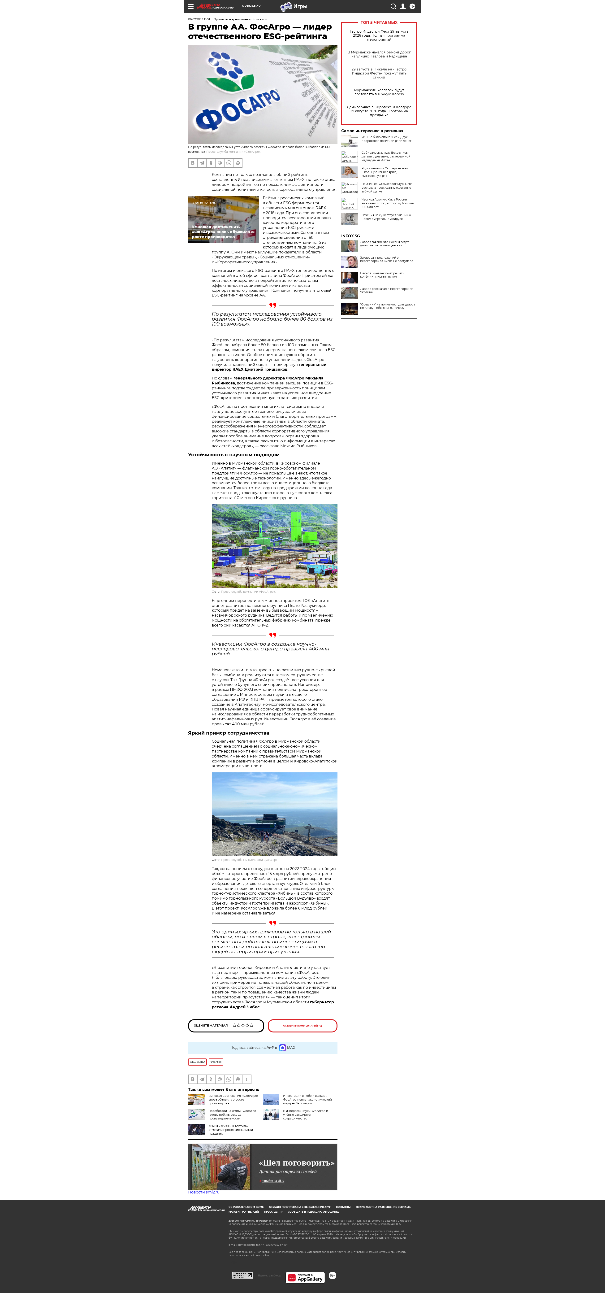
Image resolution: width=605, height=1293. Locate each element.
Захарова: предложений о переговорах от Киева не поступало (386, 259)
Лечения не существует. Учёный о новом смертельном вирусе (386, 217)
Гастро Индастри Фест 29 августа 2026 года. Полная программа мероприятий (379, 36)
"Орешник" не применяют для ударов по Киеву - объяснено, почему (387, 306)
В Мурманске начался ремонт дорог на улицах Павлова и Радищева (379, 54)
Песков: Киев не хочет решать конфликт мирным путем (382, 275)
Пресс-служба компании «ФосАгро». (233, 151)
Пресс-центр (273, 1211)
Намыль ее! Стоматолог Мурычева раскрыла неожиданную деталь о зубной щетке (387, 187)
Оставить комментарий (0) (302, 1025)
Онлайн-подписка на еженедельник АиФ (300, 1207)
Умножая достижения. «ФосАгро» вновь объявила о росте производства (233, 1099)
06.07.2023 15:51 (199, 19)
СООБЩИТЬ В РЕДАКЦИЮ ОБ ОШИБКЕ (313, 1211)
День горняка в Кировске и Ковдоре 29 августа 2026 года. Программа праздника (379, 111)
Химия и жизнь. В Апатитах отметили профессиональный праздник (230, 1129)
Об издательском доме (246, 1207)
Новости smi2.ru (204, 1192)
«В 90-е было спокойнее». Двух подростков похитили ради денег (386, 139)
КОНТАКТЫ (343, 1207)
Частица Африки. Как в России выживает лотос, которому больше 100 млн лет (388, 203)
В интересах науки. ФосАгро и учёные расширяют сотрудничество (305, 1114)
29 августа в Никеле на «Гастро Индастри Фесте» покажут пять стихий (379, 73)
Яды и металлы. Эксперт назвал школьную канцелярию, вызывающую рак (385, 172)
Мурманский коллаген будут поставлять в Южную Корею (379, 92)
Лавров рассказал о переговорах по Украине (387, 290)
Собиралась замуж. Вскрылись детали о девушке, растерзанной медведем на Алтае (386, 156)
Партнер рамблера (269, 1275)
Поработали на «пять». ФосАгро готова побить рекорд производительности (232, 1114)
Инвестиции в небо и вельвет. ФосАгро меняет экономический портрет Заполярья (307, 1099)
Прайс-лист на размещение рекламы (383, 1207)
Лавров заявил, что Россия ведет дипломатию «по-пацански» (384, 243)
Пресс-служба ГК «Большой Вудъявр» (249, 860)
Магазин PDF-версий (244, 1211)
